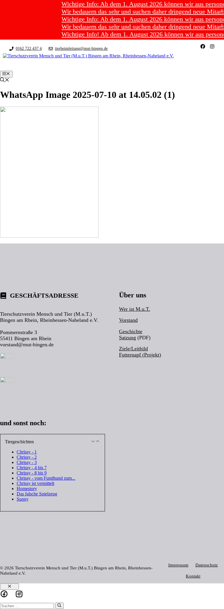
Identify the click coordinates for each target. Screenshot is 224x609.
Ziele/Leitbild (133, 349)
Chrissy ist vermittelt (35, 483)
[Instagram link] (212, 46)
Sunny (23, 499)
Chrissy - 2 (27, 457)
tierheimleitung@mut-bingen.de (81, 48)
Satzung (127, 337)
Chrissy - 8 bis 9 (32, 472)
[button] (4, 80)
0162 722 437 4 (29, 48)
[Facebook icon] (4, 594)
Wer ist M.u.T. (134, 309)
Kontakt (193, 575)
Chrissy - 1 (27, 451)
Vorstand (128, 320)
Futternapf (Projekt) (140, 355)
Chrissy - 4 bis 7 (32, 467)
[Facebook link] (202, 46)
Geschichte (130, 331)
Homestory (27, 488)
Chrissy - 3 (27, 462)
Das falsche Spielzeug (37, 493)
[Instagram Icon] (19, 594)
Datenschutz (206, 564)
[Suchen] (59, 606)
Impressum (178, 564)
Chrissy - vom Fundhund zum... (46, 478)
